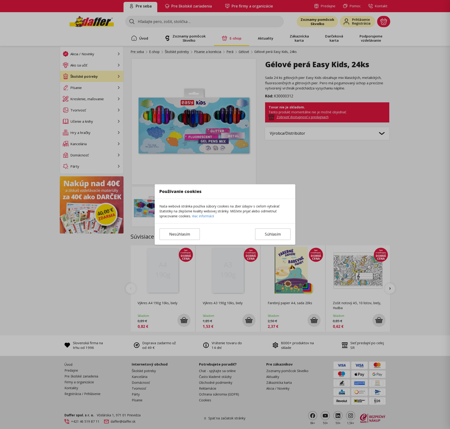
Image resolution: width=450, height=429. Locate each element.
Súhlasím (273, 234)
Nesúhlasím (179, 234)
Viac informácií (203, 216)
